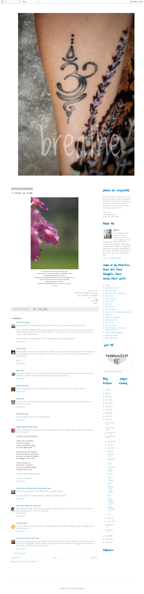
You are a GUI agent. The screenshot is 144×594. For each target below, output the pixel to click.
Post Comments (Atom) (28, 562)
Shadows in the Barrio (24, 478)
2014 (107, 410)
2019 (107, 393)
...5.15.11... (109, 484)
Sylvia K (19, 349)
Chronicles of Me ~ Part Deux (115, 293)
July (109, 445)
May (109, 451)
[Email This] (38, 309)
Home (55, 558)
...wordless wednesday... (111, 509)
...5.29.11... (109, 464)
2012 (107, 416)
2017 (107, 400)
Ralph (18, 370)
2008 (107, 542)
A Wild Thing (21, 322)
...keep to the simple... (110, 479)
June (109, 448)
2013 (107, 413)
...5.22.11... (109, 474)
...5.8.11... (109, 495)
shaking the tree (111, 320)
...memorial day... (110, 455)
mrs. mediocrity (110, 309)
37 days (107, 285)
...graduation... (111, 460)
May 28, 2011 (20, 342)
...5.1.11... (109, 514)
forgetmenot (20, 386)
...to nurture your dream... (111, 469)
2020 (107, 390)
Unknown (19, 523)
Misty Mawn (109, 307)
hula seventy (109, 301)
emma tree (109, 296)
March (109, 521)
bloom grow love (110, 291)
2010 (107, 536)
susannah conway (111, 335)
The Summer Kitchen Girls (25, 538)
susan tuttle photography (114, 333)
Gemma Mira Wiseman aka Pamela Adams (31, 488)
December (110, 423)
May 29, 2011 (20, 531)
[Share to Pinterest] (46, 309)
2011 (107, 420)
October (110, 433)
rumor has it (109, 315)
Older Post (93, 558)
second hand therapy (112, 317)
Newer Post (16, 558)
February (110, 525)
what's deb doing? (111, 338)
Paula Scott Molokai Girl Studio (26, 506)
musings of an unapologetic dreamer (118, 312)
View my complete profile (112, 258)
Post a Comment (20, 553)
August (110, 441)
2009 (107, 539)
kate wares (109, 304)
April (109, 518)
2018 (107, 397)
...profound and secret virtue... (110, 490)
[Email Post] (34, 309)
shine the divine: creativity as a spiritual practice (116, 329)
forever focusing (111, 299)
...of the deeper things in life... (111, 502)
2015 (107, 407)
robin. (118, 230)
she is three (109, 323)
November (110, 428)
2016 (107, 403)
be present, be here (112, 288)
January (110, 530)
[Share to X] (42, 309)
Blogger (81, 588)
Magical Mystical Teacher (24, 427)
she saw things (110, 325)
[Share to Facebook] (44, 309)
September (111, 436)
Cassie (18, 399)
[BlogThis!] (40, 309)
